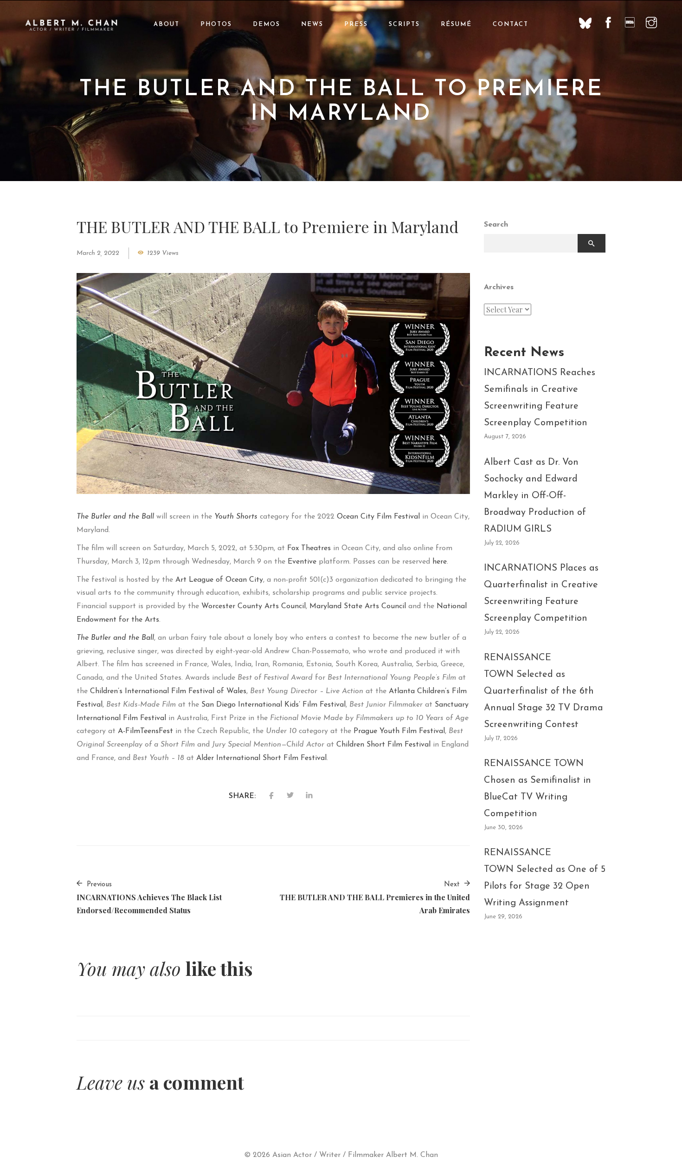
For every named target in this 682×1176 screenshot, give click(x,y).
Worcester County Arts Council (253, 606)
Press (356, 24)
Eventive (302, 561)
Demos (266, 24)
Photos (216, 24)
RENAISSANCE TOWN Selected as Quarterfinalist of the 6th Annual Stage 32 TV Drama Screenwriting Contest (543, 691)
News (312, 24)
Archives (499, 287)
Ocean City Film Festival (378, 516)
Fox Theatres (309, 548)
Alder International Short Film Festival (261, 758)
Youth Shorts (235, 516)
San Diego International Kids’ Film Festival (273, 704)
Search (496, 224)
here (439, 561)
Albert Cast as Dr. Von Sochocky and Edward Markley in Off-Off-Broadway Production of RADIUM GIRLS (535, 496)
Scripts (404, 24)
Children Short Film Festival (383, 744)
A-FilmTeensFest (145, 731)
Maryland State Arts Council (357, 606)
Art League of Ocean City (219, 580)
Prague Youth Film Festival (399, 731)
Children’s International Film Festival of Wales (168, 691)
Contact (510, 24)
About (167, 24)
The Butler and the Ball (115, 516)
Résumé (456, 24)
